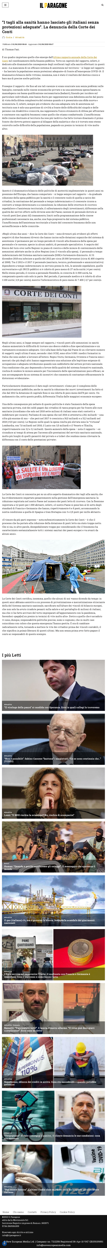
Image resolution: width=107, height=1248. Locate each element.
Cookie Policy (67, 1212)
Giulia (9, 37)
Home (6, 1212)
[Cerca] (102, 5)
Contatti (32, 1212)
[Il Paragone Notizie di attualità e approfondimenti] (53, 5)
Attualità (19, 37)
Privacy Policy (48, 1212)
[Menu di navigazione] (5, 5)
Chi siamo (18, 1212)
